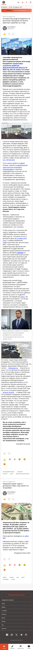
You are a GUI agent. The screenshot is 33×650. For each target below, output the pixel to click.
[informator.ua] (3, 2)
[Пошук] (27, 2)
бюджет (5, 577)
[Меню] (31, 2)
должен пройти (8, 392)
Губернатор (20, 471)
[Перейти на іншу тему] (22, 2)
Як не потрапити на (20, 10)
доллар (13, 579)
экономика (6, 579)
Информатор (13, 368)
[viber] (26, 635)
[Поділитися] (9, 34)
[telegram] (21, 635)
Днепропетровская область (22, 473)
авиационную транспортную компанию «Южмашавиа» (15, 167)
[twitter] (16, 635)
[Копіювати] (13, 34)
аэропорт (5, 473)
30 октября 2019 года (15, 239)
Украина (11, 577)
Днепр (11, 473)
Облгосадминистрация (8, 471)
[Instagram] (12, 635)
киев (17, 577)
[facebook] (7, 635)
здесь (22, 297)
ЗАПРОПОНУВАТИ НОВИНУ (16, 595)
